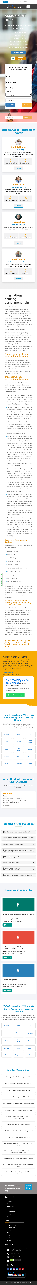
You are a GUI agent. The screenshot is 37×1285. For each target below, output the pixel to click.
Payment (9, 1240)
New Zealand (30, 741)
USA (18, 734)
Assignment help (11, 1225)
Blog (8, 1204)
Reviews (9, 1235)
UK (30, 734)
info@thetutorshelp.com (16, 1257)
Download (8, 925)
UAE (6, 749)
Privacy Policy (10, 1206)
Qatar (18, 757)
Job (8, 1232)
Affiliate (9, 1237)
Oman (6, 763)
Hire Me (18, 168)
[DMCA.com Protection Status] (15, 1260)
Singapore (18, 763)
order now (28, 1187)
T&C (8, 1209)
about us (9, 1201)
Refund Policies (11, 1211)
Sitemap (9, 1230)
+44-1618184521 (14, 1254)
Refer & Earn (18, 52)
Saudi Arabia (18, 749)
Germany (6, 757)
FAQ (8, 1216)
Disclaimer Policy (11, 1214)
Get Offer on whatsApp (16, 695)
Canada (18, 741)
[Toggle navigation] (28, 6)
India (6, 741)
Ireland (30, 749)
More (30, 763)
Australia (6, 734)
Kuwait (30, 757)
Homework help (11, 1227)
